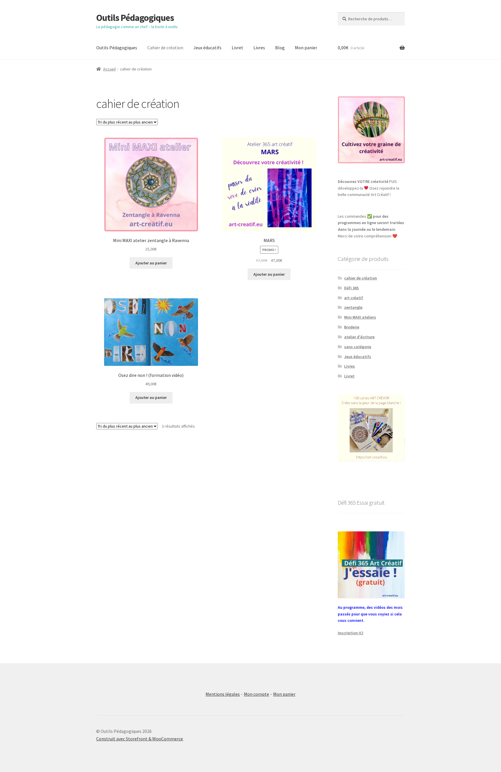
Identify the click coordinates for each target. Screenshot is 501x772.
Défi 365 (351, 287)
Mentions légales (223, 694)
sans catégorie (357, 346)
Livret (237, 47)
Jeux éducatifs (207, 47)
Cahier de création (165, 47)
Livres (259, 47)
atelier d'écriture (359, 336)
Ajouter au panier (151, 263)
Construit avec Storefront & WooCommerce (139, 739)
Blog (280, 47)
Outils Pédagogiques (135, 17)
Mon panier (306, 47)
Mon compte (256, 694)
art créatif (353, 297)
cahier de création (360, 278)
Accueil (109, 69)
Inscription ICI (350, 632)
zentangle (353, 307)
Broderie (351, 327)
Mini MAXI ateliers (360, 317)
